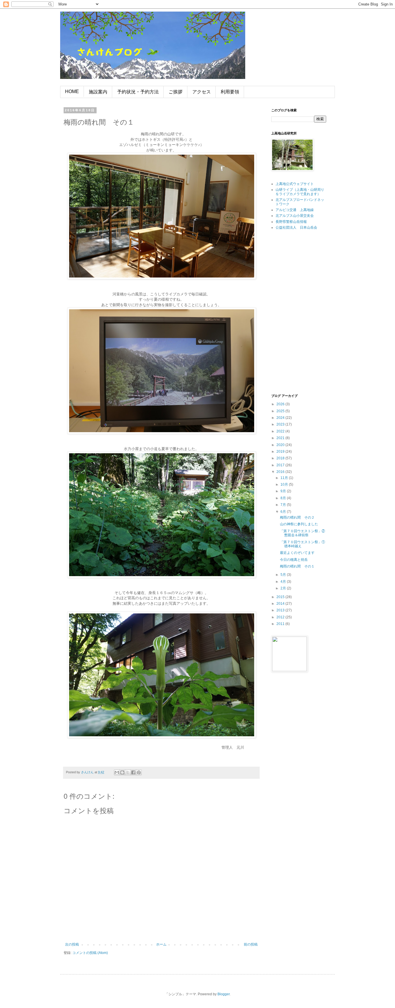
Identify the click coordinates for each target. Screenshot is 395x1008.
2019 (280, 452)
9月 (283, 491)
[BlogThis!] (122, 772)
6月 (283, 512)
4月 (283, 582)
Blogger (223, 994)
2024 (280, 418)
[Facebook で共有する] (133, 772)
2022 (280, 431)
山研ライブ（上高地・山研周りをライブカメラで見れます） (300, 192)
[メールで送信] (117, 772)
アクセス (201, 91)
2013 (280, 610)
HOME (72, 91)
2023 (280, 424)
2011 (280, 624)
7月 (283, 505)
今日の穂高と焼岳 (294, 560)
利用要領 (230, 91)
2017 (280, 465)
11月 (284, 478)
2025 (280, 411)
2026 (280, 404)
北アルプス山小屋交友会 (295, 216)
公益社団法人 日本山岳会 (296, 227)
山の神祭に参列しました (299, 524)
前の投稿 (251, 944)
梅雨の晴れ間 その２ (297, 517)
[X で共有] (128, 772)
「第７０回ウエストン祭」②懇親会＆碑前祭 (302, 533)
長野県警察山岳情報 (291, 222)
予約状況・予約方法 (138, 91)
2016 (280, 472)
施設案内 (98, 91)
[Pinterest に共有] (139, 772)
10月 (284, 484)
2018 (280, 458)
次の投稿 (72, 944)
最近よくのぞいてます (297, 553)
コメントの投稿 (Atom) (90, 953)
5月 (283, 575)
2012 (280, 617)
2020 (280, 445)
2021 (280, 438)
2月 (283, 588)
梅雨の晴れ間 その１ (297, 566)
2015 (280, 597)
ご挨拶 (175, 91)
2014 (280, 604)
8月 (283, 498)
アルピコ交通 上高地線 (295, 210)
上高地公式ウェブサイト (295, 184)
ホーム (161, 944)
